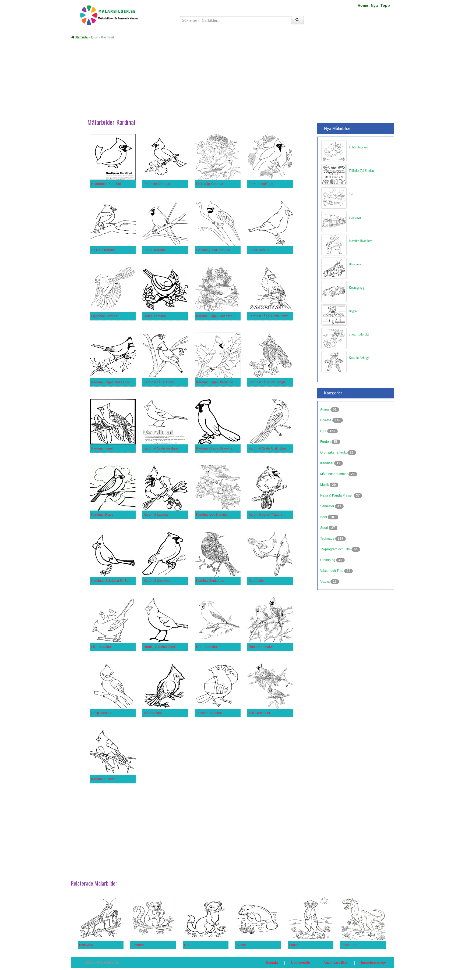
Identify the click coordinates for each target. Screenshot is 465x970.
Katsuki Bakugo (359, 358)
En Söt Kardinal (155, 250)
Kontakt (272, 963)
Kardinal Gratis (102, 514)
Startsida (81, 37)
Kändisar (327, 463)
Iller (186, 945)
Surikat (294, 945)
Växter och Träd (332, 571)
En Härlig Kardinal (209, 184)
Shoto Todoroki (359, 334)
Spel (324, 517)
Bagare (353, 311)
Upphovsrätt (300, 963)
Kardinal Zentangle (210, 581)
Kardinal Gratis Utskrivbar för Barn (221, 448)
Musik (325, 485)
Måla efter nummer (334, 474)
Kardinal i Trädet (103, 779)
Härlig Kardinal (155, 316)
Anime (325, 409)
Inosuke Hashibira (360, 241)
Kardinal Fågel (102, 448)
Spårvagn (355, 217)
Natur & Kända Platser (337, 495)
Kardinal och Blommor (212, 514)
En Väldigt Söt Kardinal (213, 250)
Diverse (326, 420)
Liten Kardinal (101, 647)
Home (363, 5)
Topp (385, 5)
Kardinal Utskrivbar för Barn (111, 581)
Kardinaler (256, 581)
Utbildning (328, 560)
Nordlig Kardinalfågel (159, 647)
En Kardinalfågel (261, 184)
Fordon (326, 442)
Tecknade (327, 538)
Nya (374, 5)
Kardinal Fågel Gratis (159, 382)
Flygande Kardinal (104, 316)
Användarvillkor (335, 963)
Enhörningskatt (358, 147)
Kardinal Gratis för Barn (161, 448)
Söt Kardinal (153, 713)
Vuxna (325, 581)
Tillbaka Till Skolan (361, 171)
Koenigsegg (356, 288)
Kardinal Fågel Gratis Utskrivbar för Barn (278, 316)
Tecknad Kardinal (209, 713)
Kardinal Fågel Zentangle (267, 382)
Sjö (351, 194)
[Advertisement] (232, 82)
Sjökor (241, 945)
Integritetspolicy (373, 963)
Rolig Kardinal (101, 713)
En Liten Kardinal (104, 250)
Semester (327, 506)
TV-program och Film (335, 549)
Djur (94, 37)
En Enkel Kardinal (157, 184)
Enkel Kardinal (259, 250)
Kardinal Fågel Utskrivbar (214, 382)
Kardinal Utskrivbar (158, 581)
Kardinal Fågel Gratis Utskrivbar (114, 382)
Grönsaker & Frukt (333, 452)
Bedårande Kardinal (106, 184)
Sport (324, 528)
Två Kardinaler (259, 713)
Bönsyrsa (355, 264)
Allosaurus (349, 945)
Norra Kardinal (207, 647)
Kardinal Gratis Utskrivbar (267, 448)
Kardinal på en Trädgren (266, 514)
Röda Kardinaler (261, 647)
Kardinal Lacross (156, 514)
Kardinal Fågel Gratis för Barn (217, 316)
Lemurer (138, 945)
